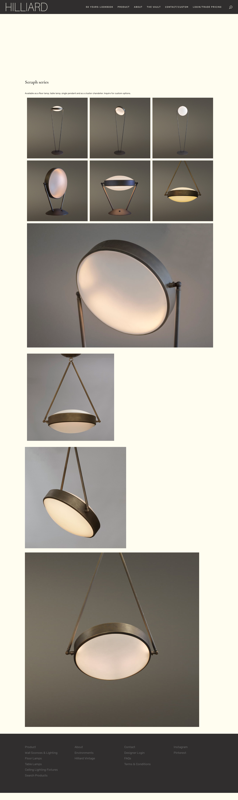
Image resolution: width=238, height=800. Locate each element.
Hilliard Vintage (85, 758)
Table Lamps (33, 764)
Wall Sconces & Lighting (41, 752)
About (138, 7)
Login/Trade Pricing (207, 7)
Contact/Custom (177, 7)
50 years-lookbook (99, 7)
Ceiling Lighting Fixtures (41, 769)
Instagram (181, 747)
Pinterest (180, 752)
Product (124, 7)
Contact (129, 747)
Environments (84, 752)
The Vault (154, 7)
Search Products (36, 775)
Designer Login (134, 752)
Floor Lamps (33, 758)
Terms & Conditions (137, 764)
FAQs (127, 758)
